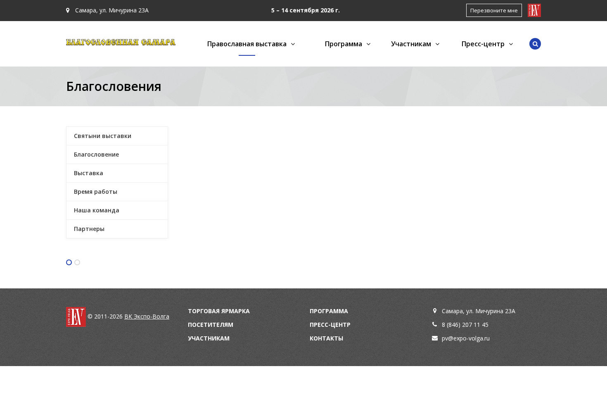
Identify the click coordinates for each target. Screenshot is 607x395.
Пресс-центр (330, 324)
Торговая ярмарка (219, 311)
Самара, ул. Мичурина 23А (111, 10)
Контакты (326, 338)
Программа (329, 311)
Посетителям (210, 324)
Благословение (96, 154)
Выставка (88, 173)
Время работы (95, 191)
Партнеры (89, 229)
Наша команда (96, 210)
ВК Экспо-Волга (146, 316)
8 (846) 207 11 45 (465, 324)
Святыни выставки (102, 136)
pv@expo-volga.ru (466, 338)
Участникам (209, 338)
